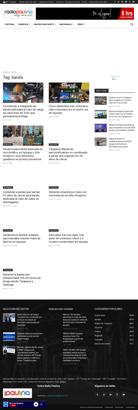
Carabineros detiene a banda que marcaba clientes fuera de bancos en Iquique (22, 238)
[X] (129, 2)
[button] (132, 24)
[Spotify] (126, 2)
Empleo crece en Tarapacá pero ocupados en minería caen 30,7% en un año (120, 100)
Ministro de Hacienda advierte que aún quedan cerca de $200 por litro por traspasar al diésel (122, 127)
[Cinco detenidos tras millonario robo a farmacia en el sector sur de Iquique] (69, 93)
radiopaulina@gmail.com (57, 395)
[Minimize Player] (41, 404)
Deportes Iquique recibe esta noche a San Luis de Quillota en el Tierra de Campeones (121, 114)
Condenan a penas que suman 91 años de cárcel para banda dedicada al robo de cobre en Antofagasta (21, 197)
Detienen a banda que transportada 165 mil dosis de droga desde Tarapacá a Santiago (22, 279)
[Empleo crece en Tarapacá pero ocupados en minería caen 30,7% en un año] (101, 100)
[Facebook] (114, 2)
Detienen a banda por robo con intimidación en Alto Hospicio (68, 193)
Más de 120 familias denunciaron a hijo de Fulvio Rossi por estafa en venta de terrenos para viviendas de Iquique (75, 319)
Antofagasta (8, 187)
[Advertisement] (69, 48)
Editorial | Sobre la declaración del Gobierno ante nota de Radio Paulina (30, 336)
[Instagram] (118, 2)
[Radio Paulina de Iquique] (19, 14)
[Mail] (122, 2)
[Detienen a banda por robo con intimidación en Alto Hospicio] (69, 178)
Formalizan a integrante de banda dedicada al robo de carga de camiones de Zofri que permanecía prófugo (23, 111)
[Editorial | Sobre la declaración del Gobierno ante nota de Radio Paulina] (9, 336)
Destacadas (8, 101)
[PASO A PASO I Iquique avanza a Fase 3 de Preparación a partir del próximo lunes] (55, 336)
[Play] (36, 404)
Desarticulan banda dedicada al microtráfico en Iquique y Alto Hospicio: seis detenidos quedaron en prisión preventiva (22, 154)
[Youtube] (133, 2)
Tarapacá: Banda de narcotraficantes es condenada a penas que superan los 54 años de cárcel (68, 154)
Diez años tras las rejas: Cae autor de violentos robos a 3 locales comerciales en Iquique (68, 238)
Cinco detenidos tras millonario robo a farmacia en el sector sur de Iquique (68, 110)
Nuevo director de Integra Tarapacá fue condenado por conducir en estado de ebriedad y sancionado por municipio (29, 319)
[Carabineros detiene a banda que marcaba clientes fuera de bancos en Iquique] (23, 221)
